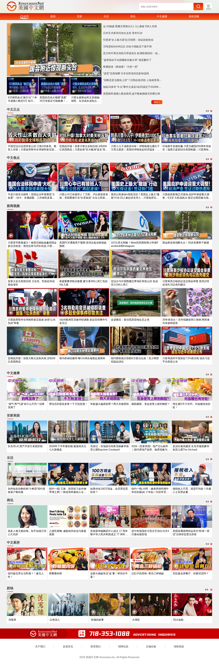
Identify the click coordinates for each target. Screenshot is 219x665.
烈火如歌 (178, 619)
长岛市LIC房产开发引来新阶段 (25, 446)
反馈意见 (68, 646)
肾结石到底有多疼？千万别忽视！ (68, 404)
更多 (157, 102)
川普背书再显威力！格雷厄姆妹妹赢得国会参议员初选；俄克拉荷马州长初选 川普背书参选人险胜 (32, 246)
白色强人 (55, 619)
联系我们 (96, 646)
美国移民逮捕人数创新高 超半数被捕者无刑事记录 (131, 93)
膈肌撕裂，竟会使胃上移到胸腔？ (150, 404)
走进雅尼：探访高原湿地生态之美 (130, 319)
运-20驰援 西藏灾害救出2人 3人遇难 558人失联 (130, 26)
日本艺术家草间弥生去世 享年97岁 (123, 33)
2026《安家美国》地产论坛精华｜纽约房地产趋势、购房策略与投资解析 (150, 449)
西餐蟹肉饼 (55, 573)
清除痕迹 (179, 646)
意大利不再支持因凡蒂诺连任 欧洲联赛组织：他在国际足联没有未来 (132, 53)
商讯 (132, 16)
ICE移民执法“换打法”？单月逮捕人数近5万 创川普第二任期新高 (22, 101)
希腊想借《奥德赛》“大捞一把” (120, 66)
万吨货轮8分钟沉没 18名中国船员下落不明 (127, 46)
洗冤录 (12, 619)
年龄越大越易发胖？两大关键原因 (109, 404)
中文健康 (162, 16)
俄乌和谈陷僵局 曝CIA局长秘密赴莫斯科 (82, 358)
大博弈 (136, 619)
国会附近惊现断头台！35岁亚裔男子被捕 (185, 242)
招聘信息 (123, 646)
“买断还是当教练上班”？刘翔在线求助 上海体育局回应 (132, 80)
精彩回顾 (194, 16)
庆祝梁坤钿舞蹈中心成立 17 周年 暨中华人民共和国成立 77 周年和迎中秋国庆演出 (109, 534)
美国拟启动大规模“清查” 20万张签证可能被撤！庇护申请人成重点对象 (54, 101)
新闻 (52, 16)
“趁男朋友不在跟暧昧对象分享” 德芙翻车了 (127, 60)
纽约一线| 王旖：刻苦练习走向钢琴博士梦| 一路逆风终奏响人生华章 (67, 492)
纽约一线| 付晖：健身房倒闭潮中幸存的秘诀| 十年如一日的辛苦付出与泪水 (150, 492)
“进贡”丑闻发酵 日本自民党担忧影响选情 (126, 73)
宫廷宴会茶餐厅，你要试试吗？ (191, 573)
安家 (79, 16)
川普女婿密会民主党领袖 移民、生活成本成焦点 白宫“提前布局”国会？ (85, 101)
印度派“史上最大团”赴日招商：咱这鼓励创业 (128, 39)
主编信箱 (151, 646)
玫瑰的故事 (97, 619)
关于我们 (40, 646)
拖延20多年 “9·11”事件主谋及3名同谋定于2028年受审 (132, 87)
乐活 (106, 16)
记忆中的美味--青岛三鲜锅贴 (147, 573)
